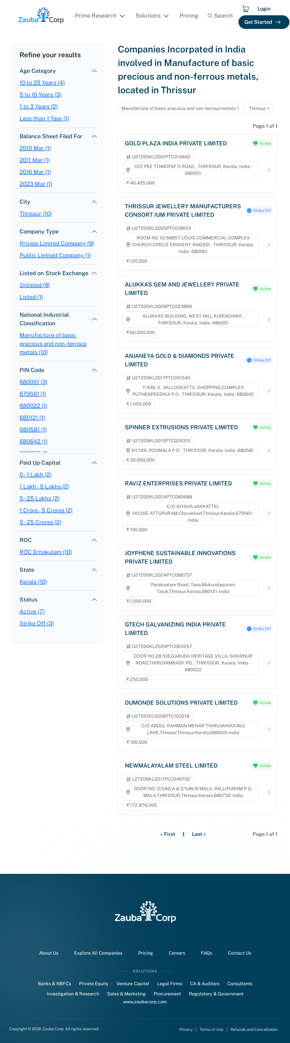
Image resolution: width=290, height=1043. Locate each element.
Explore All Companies (98, 953)
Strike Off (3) (37, 623)
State (27, 569)
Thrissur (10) (36, 213)
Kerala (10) (33, 581)
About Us (48, 953)
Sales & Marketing (126, 994)
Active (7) (32, 611)
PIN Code (32, 370)
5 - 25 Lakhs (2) (39, 498)
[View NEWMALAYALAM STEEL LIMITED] (269, 792)
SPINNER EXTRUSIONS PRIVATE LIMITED (181, 427)
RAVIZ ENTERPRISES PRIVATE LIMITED (178, 483)
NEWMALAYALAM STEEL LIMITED (171, 765)
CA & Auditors (204, 983)
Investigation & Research (73, 994)
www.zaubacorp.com (145, 1001)
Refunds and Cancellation (254, 1029)
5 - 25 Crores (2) (40, 522)
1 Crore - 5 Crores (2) (46, 510)
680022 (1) (33, 405)
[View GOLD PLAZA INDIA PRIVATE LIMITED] (269, 170)
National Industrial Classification (44, 319)
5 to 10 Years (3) (40, 94)
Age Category (38, 70)
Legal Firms (169, 983)
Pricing (189, 15)
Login (264, 9)
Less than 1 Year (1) (44, 118)
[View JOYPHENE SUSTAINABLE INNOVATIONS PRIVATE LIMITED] (269, 588)
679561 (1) (33, 393)
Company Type (39, 231)
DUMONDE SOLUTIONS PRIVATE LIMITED (181, 702)
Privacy (186, 1029)
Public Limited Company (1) (55, 255)
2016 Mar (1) (35, 172)
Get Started (258, 22)
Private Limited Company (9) (57, 243)
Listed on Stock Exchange (54, 273)
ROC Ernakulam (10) (46, 552)
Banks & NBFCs (54, 983)
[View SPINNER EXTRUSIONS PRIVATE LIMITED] (269, 450)
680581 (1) (33, 429)
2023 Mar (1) (36, 183)
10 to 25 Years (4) (42, 82)
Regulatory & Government (216, 994)
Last (199, 834)
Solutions (148, 15)
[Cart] (245, 8)
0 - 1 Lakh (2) (36, 474)
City (25, 201)
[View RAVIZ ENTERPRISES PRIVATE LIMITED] (269, 513)
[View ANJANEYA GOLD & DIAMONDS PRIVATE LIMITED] (269, 391)
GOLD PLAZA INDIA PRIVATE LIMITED (176, 143)
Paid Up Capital (40, 462)
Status (28, 599)
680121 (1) (32, 417)
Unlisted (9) (35, 285)
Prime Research (96, 15)
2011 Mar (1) (35, 160)
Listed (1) (31, 297)
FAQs (206, 953)
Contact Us (239, 953)
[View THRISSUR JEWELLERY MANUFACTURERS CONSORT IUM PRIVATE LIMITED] (269, 244)
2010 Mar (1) (35, 148)
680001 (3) (34, 382)
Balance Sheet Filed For (51, 136)
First (167, 834)
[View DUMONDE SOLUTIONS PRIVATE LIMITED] (269, 729)
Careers (177, 953)
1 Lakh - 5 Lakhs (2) (44, 486)
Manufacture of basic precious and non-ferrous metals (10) (53, 344)
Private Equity (93, 983)
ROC (26, 540)
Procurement (167, 994)
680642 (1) (34, 441)
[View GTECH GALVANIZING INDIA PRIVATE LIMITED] (269, 663)
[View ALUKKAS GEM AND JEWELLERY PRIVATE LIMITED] (269, 319)
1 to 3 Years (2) (39, 106)
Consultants (239, 983)
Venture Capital (132, 983)
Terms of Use (211, 1029)
